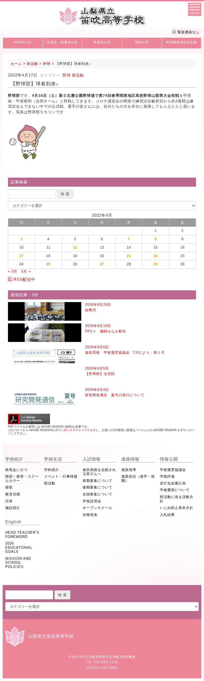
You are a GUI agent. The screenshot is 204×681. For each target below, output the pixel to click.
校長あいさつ (16, 470)
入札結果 (167, 515)
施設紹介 (12, 508)
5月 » (26, 271)
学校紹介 (14, 459)
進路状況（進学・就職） (138, 478)
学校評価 (167, 476)
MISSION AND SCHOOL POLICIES (18, 563)
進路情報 (130, 459)
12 (75, 247)
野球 (67, 75)
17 (21, 256)
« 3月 (12, 271)
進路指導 (128, 470)
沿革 (9, 501)
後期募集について (97, 487)
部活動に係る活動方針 (176, 499)
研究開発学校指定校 (181, 42)
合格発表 (90, 515)
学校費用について (175, 490)
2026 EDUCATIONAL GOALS (18, 547)
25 (48, 264)
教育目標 (12, 494)
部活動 (78, 75)
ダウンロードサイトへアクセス (75, 430)
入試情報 (92, 459)
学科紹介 (51, 470)
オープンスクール (97, 508)
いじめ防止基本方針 (176, 508)
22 (156, 256)
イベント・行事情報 (61, 476)
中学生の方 (22, 42)
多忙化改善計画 (173, 483)
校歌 (9, 487)
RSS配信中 (24, 279)
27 (102, 264)
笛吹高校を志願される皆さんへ (99, 472)
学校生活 (53, 459)
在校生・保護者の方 (62, 42)
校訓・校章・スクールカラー (22, 478)
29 (156, 264)
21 (129, 256)
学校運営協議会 (173, 470)
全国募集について (97, 494)
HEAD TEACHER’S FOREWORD (22, 534)
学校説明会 (92, 501)
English (13, 522)
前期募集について (97, 481)
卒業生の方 (102, 42)
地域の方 (142, 42)
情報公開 (169, 459)
